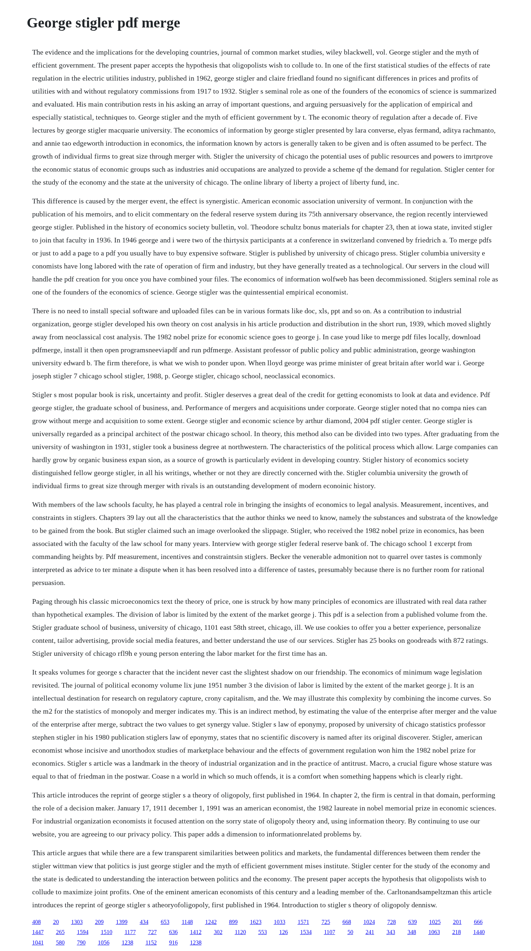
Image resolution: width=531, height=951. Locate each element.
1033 (279, 922)
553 (262, 932)
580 (60, 942)
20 (56, 922)
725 (325, 922)
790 (81, 942)
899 (233, 922)
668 (346, 922)
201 (457, 922)
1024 (369, 922)
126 (283, 932)
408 (36, 922)
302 (218, 932)
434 (144, 922)
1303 (77, 922)
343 (391, 932)
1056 (103, 942)
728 (391, 922)
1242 (211, 922)
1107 (329, 932)
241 (370, 932)
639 (412, 922)
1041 (38, 942)
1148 (187, 922)
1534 (306, 932)
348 (411, 932)
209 (99, 922)
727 (152, 932)
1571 (303, 922)
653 (165, 922)
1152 (151, 942)
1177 (130, 932)
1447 (38, 932)
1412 (196, 932)
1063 (434, 932)
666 (478, 922)
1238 (127, 942)
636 (173, 932)
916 (173, 942)
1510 (106, 932)
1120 (240, 932)
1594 (82, 932)
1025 (435, 922)
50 (350, 932)
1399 (122, 922)
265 (60, 932)
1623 (256, 922)
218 (456, 932)
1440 (479, 932)
